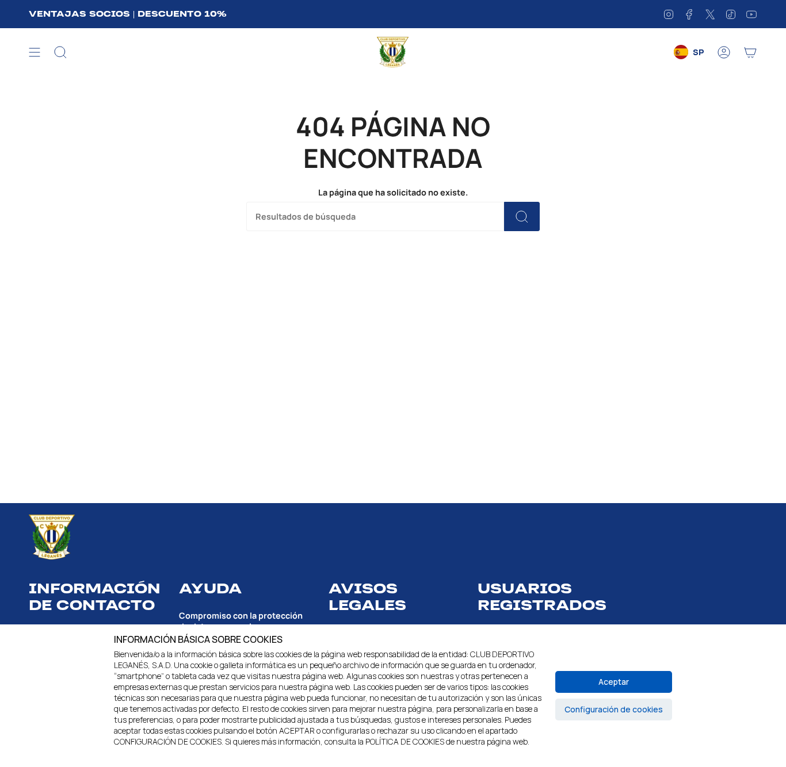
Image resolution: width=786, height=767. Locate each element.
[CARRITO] (750, 52)
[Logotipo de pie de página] (52, 537)
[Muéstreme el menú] (34, 52)
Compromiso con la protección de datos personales (241, 621)
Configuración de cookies (613, 709)
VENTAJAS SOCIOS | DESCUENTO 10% (128, 14)
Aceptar (613, 681)
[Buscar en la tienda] (522, 216)
